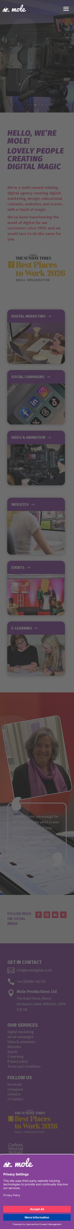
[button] (66, 8)
